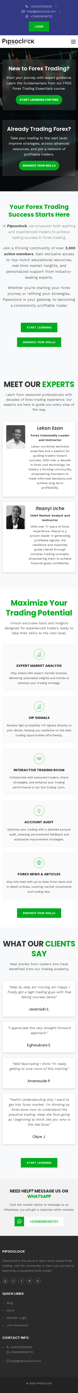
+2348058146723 (41, 16)
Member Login (17, 1318)
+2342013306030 (40, 6)
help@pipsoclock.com (41, 11)
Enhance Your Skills (39, 165)
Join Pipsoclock (17, 1325)
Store (10, 1310)
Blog (10, 1303)
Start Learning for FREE (39, 99)
